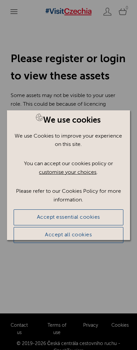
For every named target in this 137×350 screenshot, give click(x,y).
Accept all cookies (68, 235)
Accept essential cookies (68, 217)
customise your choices (67, 172)
